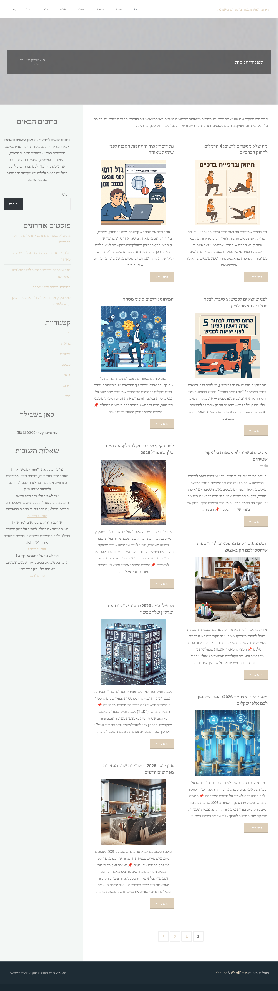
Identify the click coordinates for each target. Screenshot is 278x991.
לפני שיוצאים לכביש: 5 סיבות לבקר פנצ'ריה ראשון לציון (236, 302)
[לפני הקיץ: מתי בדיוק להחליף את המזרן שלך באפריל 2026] (120, 492)
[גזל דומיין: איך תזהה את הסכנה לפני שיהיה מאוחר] (120, 192)
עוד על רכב (37, 575)
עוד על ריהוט (37, 549)
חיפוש (66, 194)
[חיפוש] (14, 9)
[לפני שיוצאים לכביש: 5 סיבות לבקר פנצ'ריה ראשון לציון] (214, 345)
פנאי (67, 375)
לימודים (65, 353)
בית (261, 466)
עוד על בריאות (37, 515)
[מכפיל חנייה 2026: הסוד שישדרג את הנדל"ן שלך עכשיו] (120, 652)
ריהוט (67, 385)
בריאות (66, 343)
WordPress (239, 972)
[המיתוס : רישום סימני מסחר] (120, 339)
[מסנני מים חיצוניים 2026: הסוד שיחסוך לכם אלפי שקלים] (214, 743)
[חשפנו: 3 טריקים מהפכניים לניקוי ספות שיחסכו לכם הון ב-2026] (214, 589)
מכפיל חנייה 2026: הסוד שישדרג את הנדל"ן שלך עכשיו (141, 609)
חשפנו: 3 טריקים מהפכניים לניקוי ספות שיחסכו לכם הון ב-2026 (232, 547)
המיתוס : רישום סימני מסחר (148, 299)
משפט (66, 364)
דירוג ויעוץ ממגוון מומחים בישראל (243, 9)
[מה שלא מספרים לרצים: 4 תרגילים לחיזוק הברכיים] (214, 192)
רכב (68, 396)
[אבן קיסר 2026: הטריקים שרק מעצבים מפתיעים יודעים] (120, 812)
